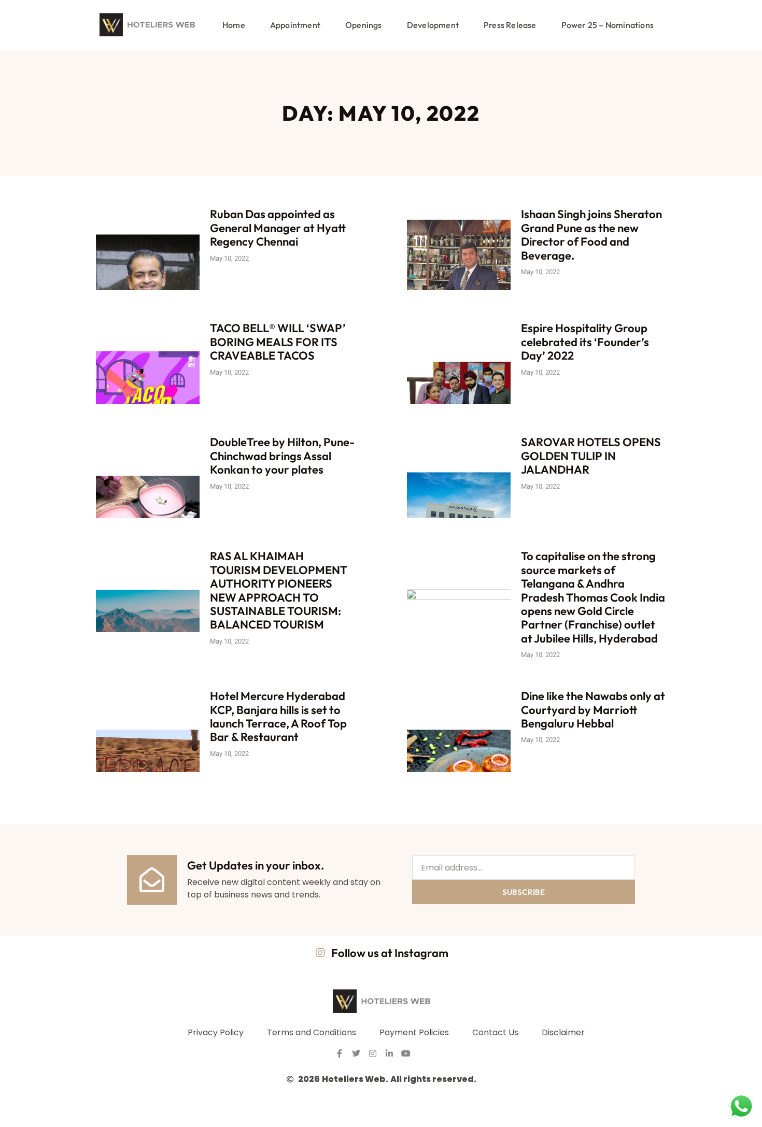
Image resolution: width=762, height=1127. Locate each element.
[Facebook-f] (339, 1053)
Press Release (510, 25)
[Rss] (422, 1053)
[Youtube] (406, 1053)
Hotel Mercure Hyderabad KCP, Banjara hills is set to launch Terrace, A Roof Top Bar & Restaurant (278, 716)
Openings (363, 25)
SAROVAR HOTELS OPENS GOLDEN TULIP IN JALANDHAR (591, 456)
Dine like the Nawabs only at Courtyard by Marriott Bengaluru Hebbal (593, 710)
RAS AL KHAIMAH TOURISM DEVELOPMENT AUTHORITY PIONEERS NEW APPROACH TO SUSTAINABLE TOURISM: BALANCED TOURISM (278, 590)
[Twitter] (356, 1053)
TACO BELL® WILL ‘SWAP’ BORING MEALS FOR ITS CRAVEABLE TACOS (278, 342)
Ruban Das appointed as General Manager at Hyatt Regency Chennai (278, 228)
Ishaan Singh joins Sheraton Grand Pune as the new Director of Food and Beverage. (591, 234)
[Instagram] (373, 1053)
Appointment (295, 25)
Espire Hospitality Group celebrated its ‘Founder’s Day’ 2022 (585, 342)
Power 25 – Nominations (607, 25)
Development (433, 25)
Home (233, 25)
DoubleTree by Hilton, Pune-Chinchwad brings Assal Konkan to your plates (282, 456)
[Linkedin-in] (389, 1053)
